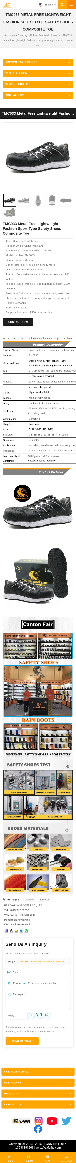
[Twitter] (66, 1121)
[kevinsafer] (6, 931)
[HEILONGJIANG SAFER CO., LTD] (7, 5)
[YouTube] (52, 1121)
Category (22, 35)
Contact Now (18, 322)
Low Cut (44, 899)
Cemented (28, 899)
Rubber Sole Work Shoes (43, 35)
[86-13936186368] (26, 931)
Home (11, 35)
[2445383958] (11, 931)
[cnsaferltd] (21, 931)
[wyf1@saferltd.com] (16, 931)
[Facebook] (38, 1129)
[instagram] (38, 1121)
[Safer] (21, 1121)
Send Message (22, 1041)
